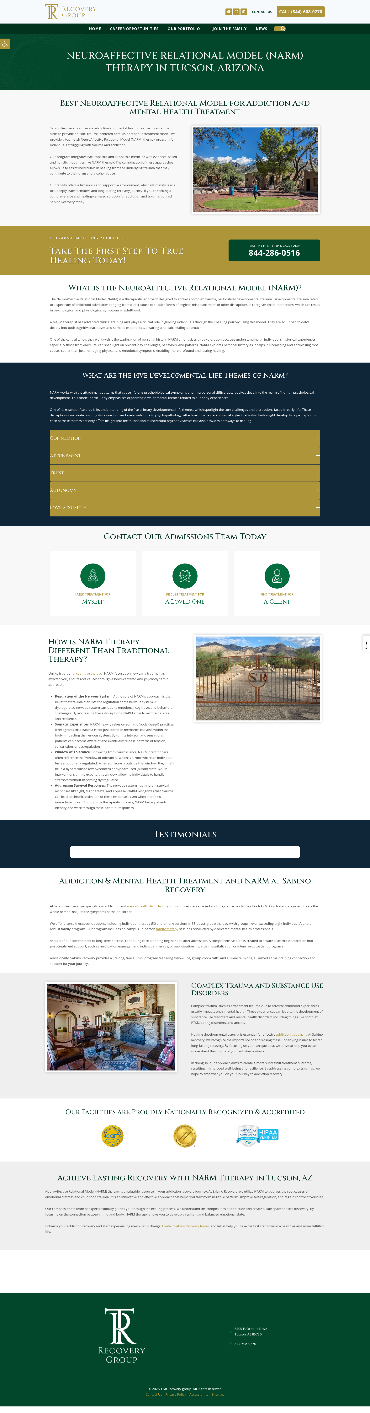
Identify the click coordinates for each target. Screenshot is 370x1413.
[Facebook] (228, 11)
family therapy (167, 929)
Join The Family (230, 28)
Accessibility (198, 1394)
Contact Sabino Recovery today (185, 1226)
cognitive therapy (89, 673)
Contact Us (262, 12)
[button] (5, 44)
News (261, 28)
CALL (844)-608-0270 (300, 12)
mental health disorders (145, 906)
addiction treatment (291, 1034)
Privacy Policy (175, 1394)
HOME (95, 28)
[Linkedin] (243, 11)
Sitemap (218, 1394)
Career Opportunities (134, 28)
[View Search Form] (279, 28)
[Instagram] (236, 11)
